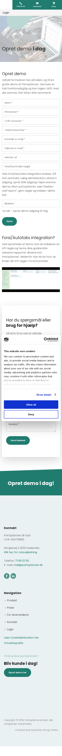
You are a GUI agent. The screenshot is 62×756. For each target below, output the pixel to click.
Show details (43, 394)
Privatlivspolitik (13, 643)
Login (6, 13)
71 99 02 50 (22, 561)
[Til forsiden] (31, 26)
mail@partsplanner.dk (28, 565)
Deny (31, 414)
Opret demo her (17, 672)
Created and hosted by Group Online (36, 730)
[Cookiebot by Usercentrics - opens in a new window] (44, 339)
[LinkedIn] (13, 576)
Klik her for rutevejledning (20, 552)
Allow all (31, 404)
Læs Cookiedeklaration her (21, 638)
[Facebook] (6, 576)
